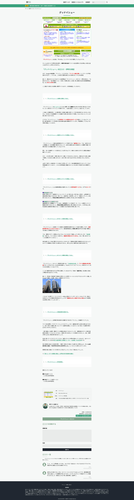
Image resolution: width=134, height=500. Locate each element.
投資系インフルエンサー (78, 2)
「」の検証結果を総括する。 (58, 312)
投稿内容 (45, 428)
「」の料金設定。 (55, 362)
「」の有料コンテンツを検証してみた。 (61, 179)
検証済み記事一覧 (87, 415)
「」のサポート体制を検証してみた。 (60, 219)
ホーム (26, 8)
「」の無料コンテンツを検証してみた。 (61, 135)
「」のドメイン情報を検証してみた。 (60, 255)
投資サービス (66, 2)
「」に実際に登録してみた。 (58, 98)
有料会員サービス (48, 192)
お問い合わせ (68, 484)
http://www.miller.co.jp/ (63, 393)
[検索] (107, 2)
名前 (44, 443)
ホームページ (57, 107)
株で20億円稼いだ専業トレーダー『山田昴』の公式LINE (68, 340)
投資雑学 (88, 2)
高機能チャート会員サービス (51, 201)
